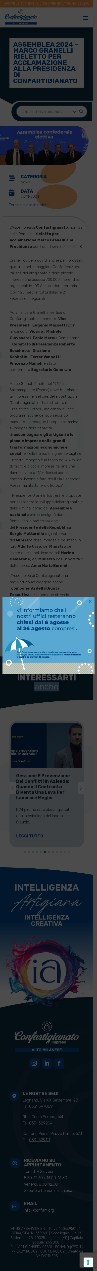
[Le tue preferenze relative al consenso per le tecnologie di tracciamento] (88, 1262)
